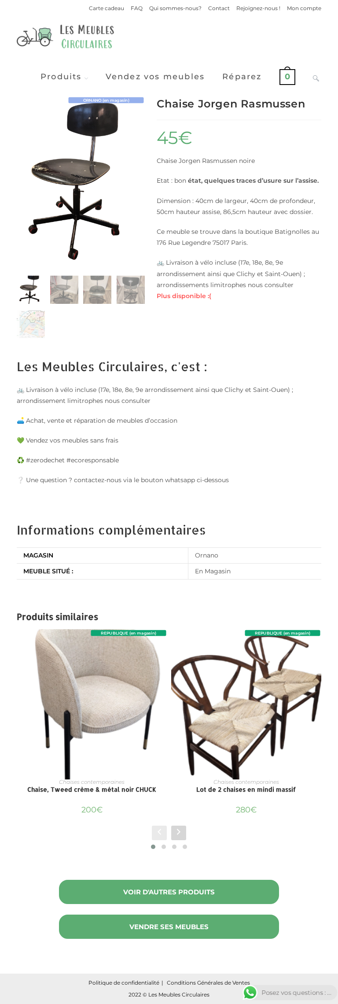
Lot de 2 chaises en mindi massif (246, 789)
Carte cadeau (106, 8)
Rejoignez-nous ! (258, 8)
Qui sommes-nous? (175, 8)
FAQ (137, 8)
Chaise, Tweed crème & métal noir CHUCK (91, 789)
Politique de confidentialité (123, 982)
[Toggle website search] (316, 76)
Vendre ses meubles (169, 927)
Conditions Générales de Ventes (208, 982)
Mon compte (304, 8)
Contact (219, 8)
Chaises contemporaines (92, 782)
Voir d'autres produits (169, 892)
